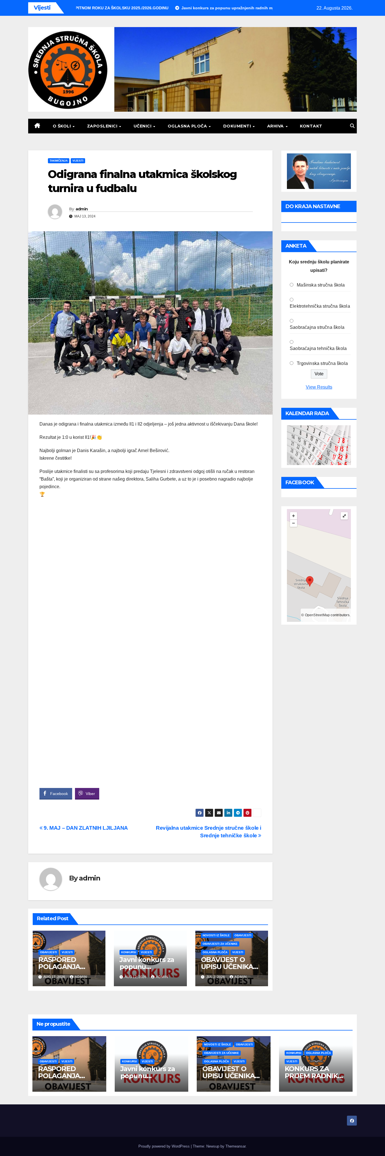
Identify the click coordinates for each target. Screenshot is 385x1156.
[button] (352, 126)
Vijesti (77, 160)
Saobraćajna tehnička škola (318, 348)
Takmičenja (59, 160)
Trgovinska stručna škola (322, 363)
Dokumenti (237, 126)
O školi (62, 126)
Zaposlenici (103, 126)
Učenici (143, 126)
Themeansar (235, 1146)
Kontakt (311, 126)
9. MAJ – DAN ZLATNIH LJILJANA (85, 828)
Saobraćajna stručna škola (317, 327)
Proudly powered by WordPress (164, 1146)
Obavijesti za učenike (220, 943)
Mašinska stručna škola (321, 285)
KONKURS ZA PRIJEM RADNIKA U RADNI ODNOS (313, 1076)
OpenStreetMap (317, 615)
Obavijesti (48, 952)
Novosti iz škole (216, 935)
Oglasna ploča (188, 126)
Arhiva (276, 126)
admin (82, 209)
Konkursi (128, 952)
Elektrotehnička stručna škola (320, 306)
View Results (319, 387)
